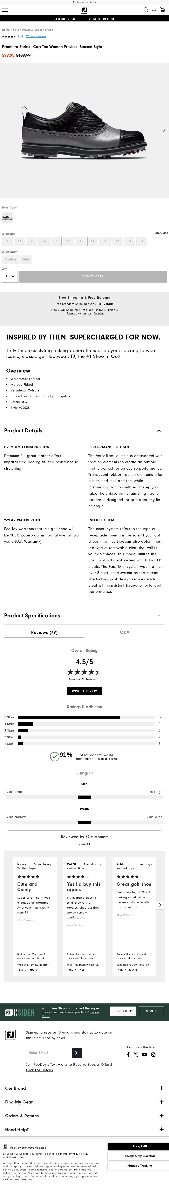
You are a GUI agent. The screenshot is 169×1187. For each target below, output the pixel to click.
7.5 (68, 241)
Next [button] (164, 130)
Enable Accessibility (84, 2)
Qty (4, 269)
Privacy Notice (78, 1153)
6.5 (44, 241)
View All (84, 844)
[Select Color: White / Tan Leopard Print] (7, 217)
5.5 (19, 241)
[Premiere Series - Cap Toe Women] (84, 134)
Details (108, 304)
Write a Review (36, 36)
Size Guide (161, 233)
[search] (146, 10)
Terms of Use (59, 1153)
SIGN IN (151, 1011)
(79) (20, 36)
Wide (26, 259)
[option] (84, 134)
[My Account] (154, 10)
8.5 (93, 241)
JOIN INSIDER (123, 1011)
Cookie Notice (17, 1157)
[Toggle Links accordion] (84, 1088)
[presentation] (44, 631)
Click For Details (39, 1070)
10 (129, 241)
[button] (5, 10)
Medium (10, 259)
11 (141, 241)
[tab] (162, 9)
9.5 (117, 241)
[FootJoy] (84, 10)
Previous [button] (4, 130)
